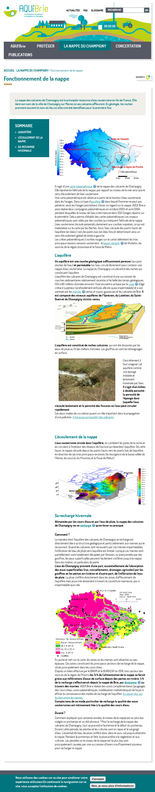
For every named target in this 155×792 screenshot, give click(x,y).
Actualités (73, 10)
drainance (130, 682)
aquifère (95, 201)
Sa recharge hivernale (26, 148)
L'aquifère (24, 132)
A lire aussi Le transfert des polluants (93, 417)
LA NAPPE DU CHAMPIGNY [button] (85, 46)
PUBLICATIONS (20, 54)
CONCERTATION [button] (128, 46)
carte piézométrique (81, 186)
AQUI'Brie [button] (18, 46)
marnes (77, 291)
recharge (85, 525)
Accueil (9, 70)
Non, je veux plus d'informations (113, 785)
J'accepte (98, 778)
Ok (146, 10)
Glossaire (97, 10)
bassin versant (111, 243)
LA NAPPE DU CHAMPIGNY (32, 70)
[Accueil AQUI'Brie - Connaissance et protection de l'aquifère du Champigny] (26, 16)
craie (131, 284)
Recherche (114, 10)
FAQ (85, 10)
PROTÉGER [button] (45, 46)
